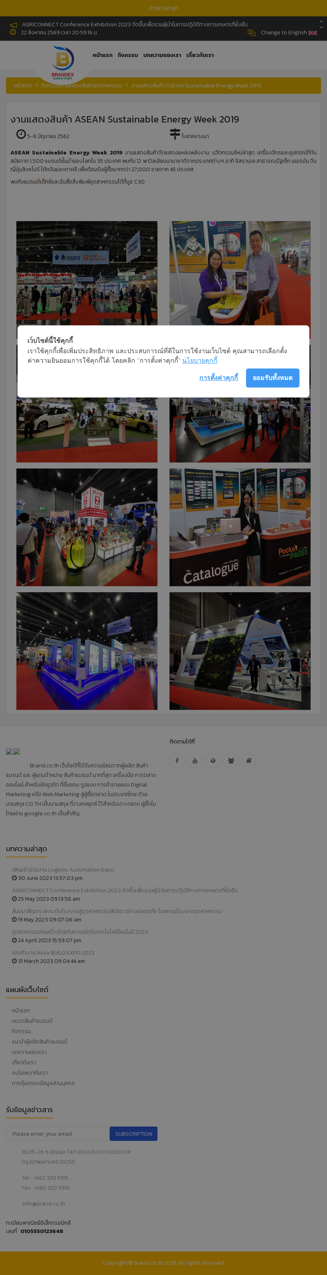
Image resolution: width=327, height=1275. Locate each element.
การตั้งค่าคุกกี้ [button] (218, 378)
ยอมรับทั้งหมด (273, 378)
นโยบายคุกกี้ (199, 360)
